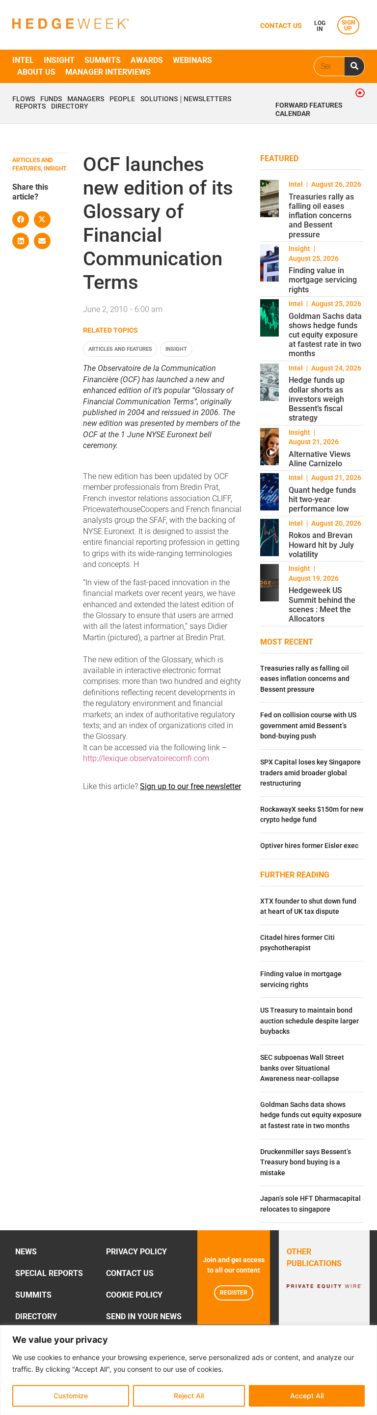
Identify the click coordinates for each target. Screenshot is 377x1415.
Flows (23, 99)
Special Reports (49, 1273)
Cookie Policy (134, 1295)
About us (36, 72)
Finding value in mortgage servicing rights (323, 280)
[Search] (354, 66)
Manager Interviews (108, 72)
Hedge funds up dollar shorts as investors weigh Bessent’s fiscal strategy (317, 399)
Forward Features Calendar (309, 109)
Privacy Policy (136, 1251)
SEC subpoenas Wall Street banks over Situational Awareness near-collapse (302, 1068)
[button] (20, 219)
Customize (71, 1395)
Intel (23, 60)
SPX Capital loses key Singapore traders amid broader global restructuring (310, 773)
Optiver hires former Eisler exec (309, 846)
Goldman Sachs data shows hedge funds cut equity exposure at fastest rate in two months (325, 335)
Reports (30, 106)
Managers (85, 99)
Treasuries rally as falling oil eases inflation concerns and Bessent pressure (321, 215)
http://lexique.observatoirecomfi (137, 758)
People (122, 99)
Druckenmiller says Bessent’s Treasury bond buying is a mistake (305, 1162)
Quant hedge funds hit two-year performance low (322, 499)
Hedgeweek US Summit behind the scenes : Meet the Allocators (322, 604)
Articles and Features (120, 349)
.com (200, 758)
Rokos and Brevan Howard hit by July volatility (321, 545)
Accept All (306, 1395)
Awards (147, 60)
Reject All (189, 1395)
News (26, 1251)
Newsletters (207, 99)
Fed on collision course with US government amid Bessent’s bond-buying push (308, 725)
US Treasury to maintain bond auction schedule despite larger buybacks (309, 1021)
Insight (59, 60)
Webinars (192, 60)
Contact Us (130, 1273)
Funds (51, 99)
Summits (102, 60)
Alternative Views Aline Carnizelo (319, 459)
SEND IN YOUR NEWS (144, 1316)
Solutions (159, 99)
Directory (69, 106)
